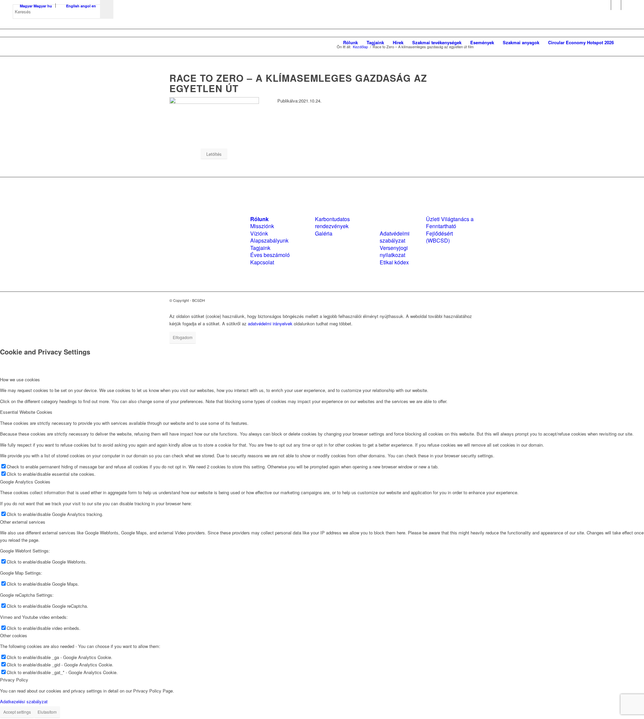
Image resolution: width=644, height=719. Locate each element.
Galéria (323, 233)
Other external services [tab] (22, 522)
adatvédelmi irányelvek (270, 323)
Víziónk (259, 233)
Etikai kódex (394, 262)
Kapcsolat (262, 262)
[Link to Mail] (626, 5)
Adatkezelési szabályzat (24, 701)
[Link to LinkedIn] (616, 5)
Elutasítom (47, 712)
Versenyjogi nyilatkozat (394, 251)
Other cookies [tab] (13, 635)
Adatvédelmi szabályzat (395, 237)
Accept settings (17, 712)
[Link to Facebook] (606, 5)
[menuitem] (350, 42)
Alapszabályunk (269, 240)
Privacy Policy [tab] (14, 679)
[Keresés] (624, 42)
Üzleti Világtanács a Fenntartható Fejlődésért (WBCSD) (450, 229)
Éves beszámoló (270, 255)
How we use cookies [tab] (20, 379)
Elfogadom (183, 337)
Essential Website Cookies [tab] (26, 412)
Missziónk (262, 226)
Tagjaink (260, 248)
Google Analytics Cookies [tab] (25, 481)
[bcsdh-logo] (63, 42)
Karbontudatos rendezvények (332, 222)
